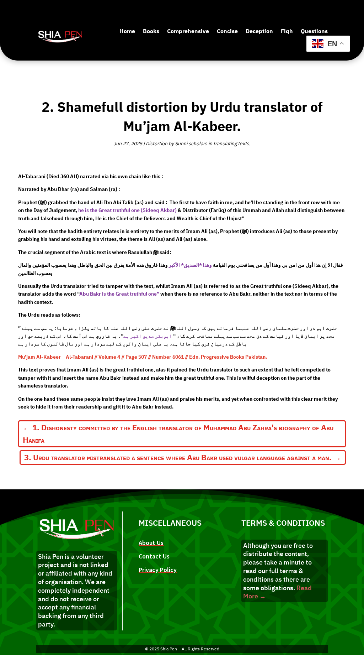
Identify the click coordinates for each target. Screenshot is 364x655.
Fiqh (287, 31)
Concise (227, 31)
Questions (314, 31)
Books (151, 31)
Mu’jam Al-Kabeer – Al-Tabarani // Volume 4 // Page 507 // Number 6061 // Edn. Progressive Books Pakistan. (142, 357)
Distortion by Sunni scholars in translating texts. (198, 143)
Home (127, 31)
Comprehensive (188, 31)
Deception (259, 31)
